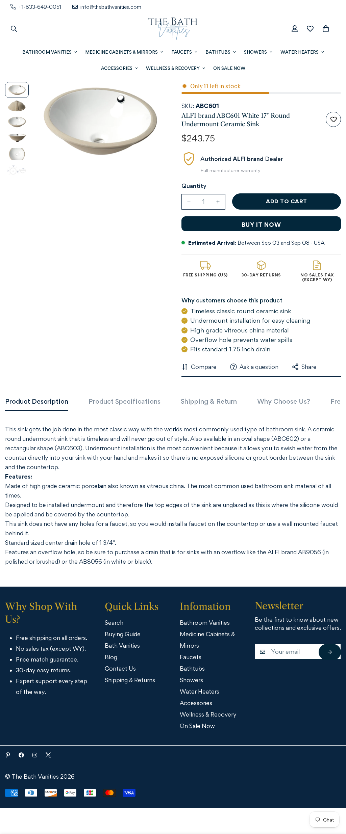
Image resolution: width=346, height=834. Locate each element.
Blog (111, 657)
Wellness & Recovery (173, 68)
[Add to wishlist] (333, 119)
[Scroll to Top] (331, 797)
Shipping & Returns (130, 679)
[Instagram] (35, 755)
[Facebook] (21, 755)
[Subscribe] (330, 652)
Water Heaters (299, 52)
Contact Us (120, 668)
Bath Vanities (122, 645)
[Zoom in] (150, 96)
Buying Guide (123, 634)
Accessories (116, 68)
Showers (255, 52)
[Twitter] (48, 755)
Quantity (193, 185)
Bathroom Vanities (47, 52)
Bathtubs (217, 52)
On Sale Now (229, 68)
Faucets (181, 52)
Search (114, 622)
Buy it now (261, 224)
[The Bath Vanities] (173, 29)
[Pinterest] (7, 755)
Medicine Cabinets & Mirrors (121, 52)
